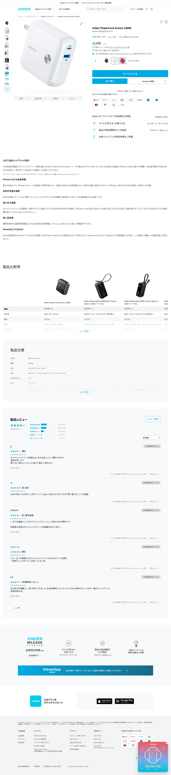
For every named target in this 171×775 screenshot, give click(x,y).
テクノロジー (22, 739)
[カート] (151, 9)
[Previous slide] (16, 57)
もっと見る (84, 331)
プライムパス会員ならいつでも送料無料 (84, 3)
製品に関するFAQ (75, 742)
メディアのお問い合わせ (41, 742)
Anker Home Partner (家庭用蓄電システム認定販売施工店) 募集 (48, 750)
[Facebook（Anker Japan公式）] (137, 758)
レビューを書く (153, 419)
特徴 (21, 98)
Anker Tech (97, 739)
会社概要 (21, 736)
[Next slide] (81, 57)
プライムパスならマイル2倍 (119, 47)
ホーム (20, 16)
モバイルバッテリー (31, 16)
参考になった (154, 474)
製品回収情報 (74, 749)
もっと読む (17, 607)
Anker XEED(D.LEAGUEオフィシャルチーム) (103, 747)
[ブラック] (106, 60)
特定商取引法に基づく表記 (52, 766)
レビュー (72, 98)
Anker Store (97, 736)
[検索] (87, 9)
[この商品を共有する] (166, 22)
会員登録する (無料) (161, 117)
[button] (7, 23)
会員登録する (34, 655)
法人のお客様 (64, 9)
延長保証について (107, 655)
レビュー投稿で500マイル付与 (128, 37)
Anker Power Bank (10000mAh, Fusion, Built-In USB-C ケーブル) (100, 302)
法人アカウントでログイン (120, 53)
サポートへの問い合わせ (78, 736)
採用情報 (21, 742)
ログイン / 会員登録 (136, 9)
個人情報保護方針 (24, 766)
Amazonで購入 (148, 81)
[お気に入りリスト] (146, 9)
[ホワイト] (114, 60)
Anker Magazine (99, 742)
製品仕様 (38, 98)
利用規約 (37, 766)
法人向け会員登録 (40, 739)
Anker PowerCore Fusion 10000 (57, 302)
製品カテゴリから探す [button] (43, 9)
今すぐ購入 (109, 81)
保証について (163, 130)
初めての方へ (74, 739)
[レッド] (122, 60)
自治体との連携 (39, 746)
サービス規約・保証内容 (77, 746)
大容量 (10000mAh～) (47, 16)
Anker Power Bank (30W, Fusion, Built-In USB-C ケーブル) (141, 302)
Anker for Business (40, 736)
